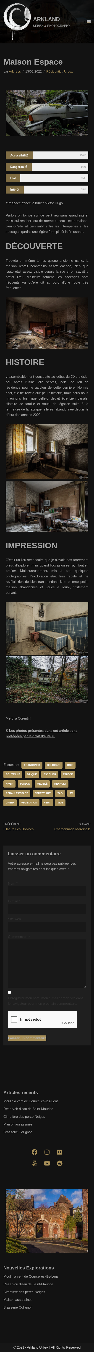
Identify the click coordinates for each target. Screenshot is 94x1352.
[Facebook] (34, 1152)
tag (60, 793)
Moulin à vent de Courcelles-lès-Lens (31, 1101)
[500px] (34, 1163)
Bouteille (13, 774)
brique (32, 774)
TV (71, 793)
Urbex (68, 71)
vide (60, 802)
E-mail (14, 901)
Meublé (42, 783)
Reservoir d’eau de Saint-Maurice (28, 1109)
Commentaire (19, 937)
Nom (13, 883)
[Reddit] (59, 1163)
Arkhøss (15, 71)
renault (60, 783)
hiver (9, 783)
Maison (25, 783)
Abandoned (32, 765)
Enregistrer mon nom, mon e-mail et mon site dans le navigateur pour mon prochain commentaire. (46, 1000)
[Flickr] (59, 1152)
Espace (68, 774)
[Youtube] (47, 1163)
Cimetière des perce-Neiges (24, 1116)
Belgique (53, 765)
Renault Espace (17, 793)
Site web (14, 919)
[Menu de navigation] (89, 21)
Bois (70, 765)
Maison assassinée (17, 1124)
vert (47, 802)
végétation (29, 802)
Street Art (43, 793)
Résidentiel (54, 71)
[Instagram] (47, 1152)
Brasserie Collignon (17, 1132)
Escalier (50, 774)
